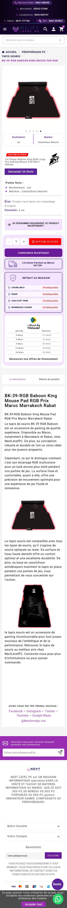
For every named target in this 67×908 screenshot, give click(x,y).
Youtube (22, 715)
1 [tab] (26, 131)
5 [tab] (41, 131)
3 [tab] (33, 131)
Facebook (16, 711)
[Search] (60, 40)
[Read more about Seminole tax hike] (60, 752)
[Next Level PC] (25, 29)
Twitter (50, 711)
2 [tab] (30, 131)
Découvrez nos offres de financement (33, 359)
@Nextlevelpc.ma (33, 721)
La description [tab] (18, 379)
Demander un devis (20, 171)
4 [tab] (37, 131)
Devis (57, 884)
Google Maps (41, 715)
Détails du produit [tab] (49, 379)
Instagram (34, 711)
